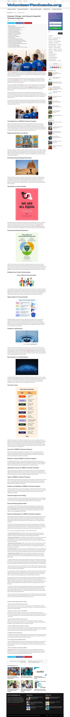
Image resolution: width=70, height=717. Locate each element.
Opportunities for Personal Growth (14, 34)
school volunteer (57, 47)
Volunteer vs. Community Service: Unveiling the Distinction (56, 111)
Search (49, 31)
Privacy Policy (14, 1)
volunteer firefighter (57, 9)
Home (15, 12)
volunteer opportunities (23, 9)
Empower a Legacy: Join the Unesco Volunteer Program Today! (18, 662)
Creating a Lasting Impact (13, 35)
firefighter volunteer (52, 44)
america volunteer (11, 9)
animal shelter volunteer (35, 9)
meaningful (15, 79)
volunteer (51, 52)
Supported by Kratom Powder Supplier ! (13, 704)
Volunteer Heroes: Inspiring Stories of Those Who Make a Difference (19, 715)
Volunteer (29, 72)
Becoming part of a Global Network (14, 36)
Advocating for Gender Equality (14, 30)
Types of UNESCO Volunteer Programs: (15, 42)
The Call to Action (12, 37)
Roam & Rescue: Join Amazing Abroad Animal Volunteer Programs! (13, 690)
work (59, 60)
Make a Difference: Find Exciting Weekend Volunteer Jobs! (55, 698)
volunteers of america (52, 60)
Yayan (10, 20)
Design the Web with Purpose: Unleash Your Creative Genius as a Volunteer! (56, 707)
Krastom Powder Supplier (36, 715)
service (50, 49)
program (50, 47)
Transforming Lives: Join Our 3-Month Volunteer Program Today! (40, 690)
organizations (38, 225)
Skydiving (60, 49)
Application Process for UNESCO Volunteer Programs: (18, 41)
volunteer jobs (46, 9)
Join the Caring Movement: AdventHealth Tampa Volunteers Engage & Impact (13, 677)
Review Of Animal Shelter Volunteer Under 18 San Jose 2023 (57, 132)
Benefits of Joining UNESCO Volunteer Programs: (17, 40)
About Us (20, 1)
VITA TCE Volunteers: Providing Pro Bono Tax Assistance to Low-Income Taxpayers (37, 703)
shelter (54, 49)
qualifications (31, 87)
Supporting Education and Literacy (14, 28)
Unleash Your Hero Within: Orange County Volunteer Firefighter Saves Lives (35, 662)
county (50, 41)
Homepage (8, 1)
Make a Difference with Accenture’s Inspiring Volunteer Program (40, 677)
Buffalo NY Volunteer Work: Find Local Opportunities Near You (37, 698)
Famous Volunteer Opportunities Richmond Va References (57, 73)
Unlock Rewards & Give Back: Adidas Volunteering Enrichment (27, 677)
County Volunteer (57, 41)
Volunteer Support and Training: (14, 44)
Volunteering (9, 649)
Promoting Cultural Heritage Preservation (15, 29)
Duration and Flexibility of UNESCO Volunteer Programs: (18, 43)
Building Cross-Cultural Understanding (15, 33)
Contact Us (25, 1)
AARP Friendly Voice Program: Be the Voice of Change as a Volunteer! (26, 690)
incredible (14, 72)
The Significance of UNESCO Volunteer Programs (17, 27)
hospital (59, 44)
